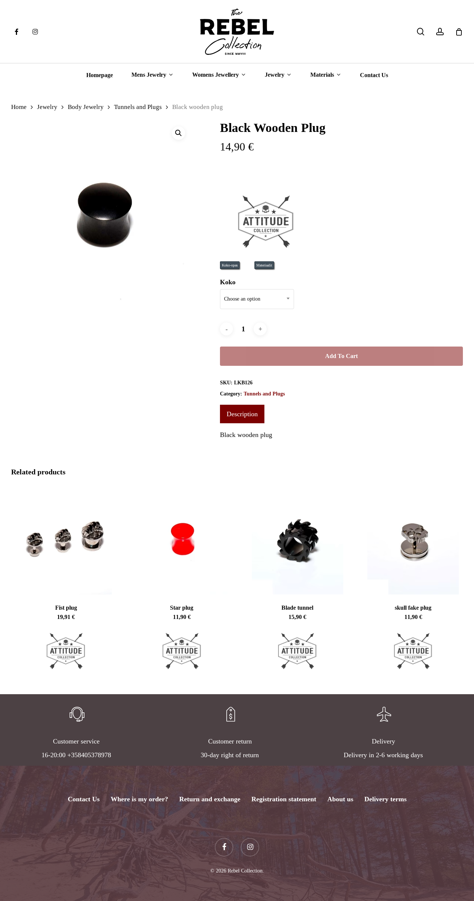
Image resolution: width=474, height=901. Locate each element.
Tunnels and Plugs (138, 106)
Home (19, 106)
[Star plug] (181, 539)
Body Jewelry (86, 106)
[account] (439, 32)
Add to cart (341, 356)
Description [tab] (242, 414)
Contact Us (84, 799)
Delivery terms (385, 799)
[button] (178, 133)
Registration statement (283, 799)
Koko (228, 282)
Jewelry (47, 106)
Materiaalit (264, 265)
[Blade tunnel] (297, 539)
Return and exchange (209, 799)
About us (340, 799)
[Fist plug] (66, 539)
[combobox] (257, 299)
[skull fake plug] (413, 539)
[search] (420, 32)
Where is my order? (139, 799)
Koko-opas (230, 265)
